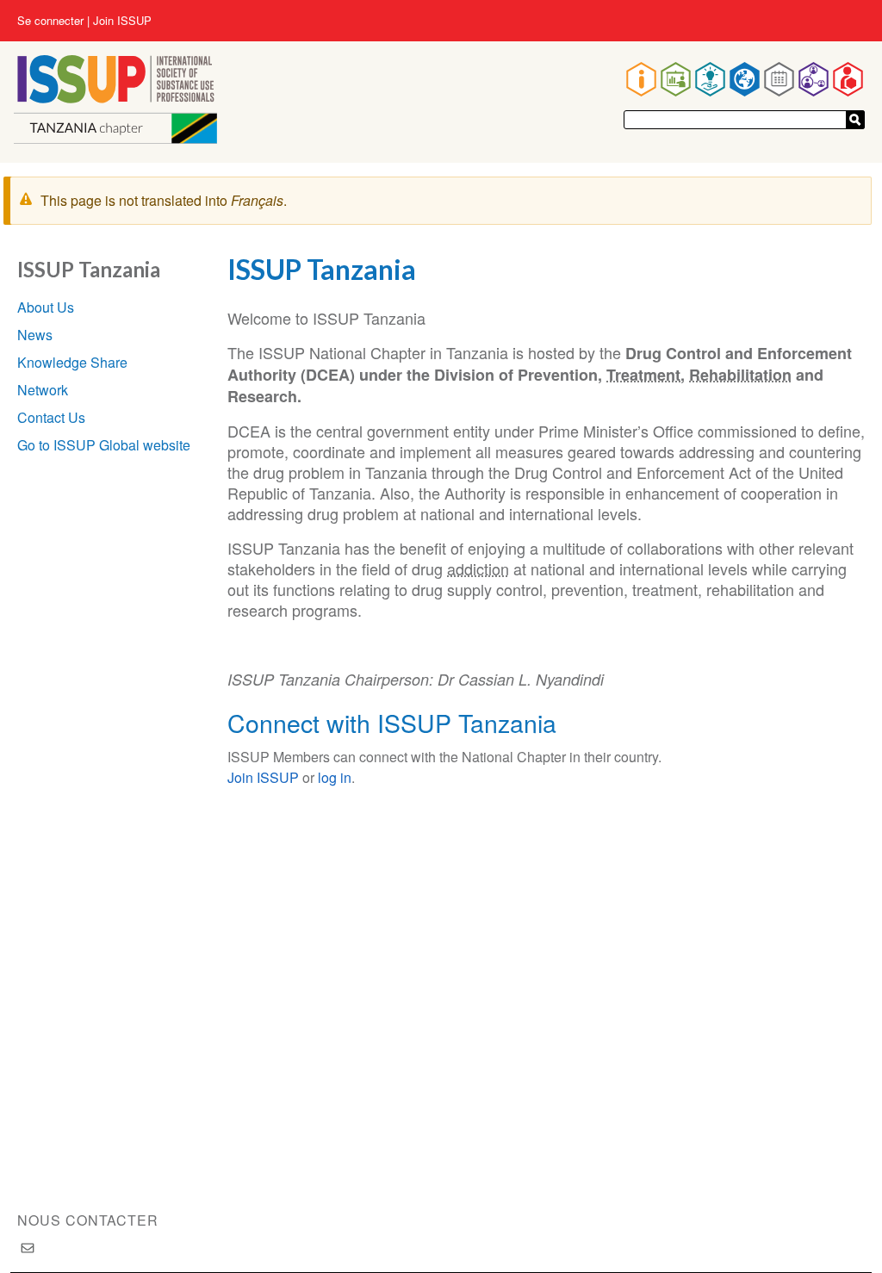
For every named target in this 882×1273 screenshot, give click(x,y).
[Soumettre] (855, 119)
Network (42, 390)
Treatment (643, 374)
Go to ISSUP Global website (103, 445)
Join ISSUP (122, 21)
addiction (478, 568)
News (35, 335)
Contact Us (51, 417)
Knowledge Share (72, 362)
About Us (45, 307)
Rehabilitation (740, 374)
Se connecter (50, 21)
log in (334, 777)
